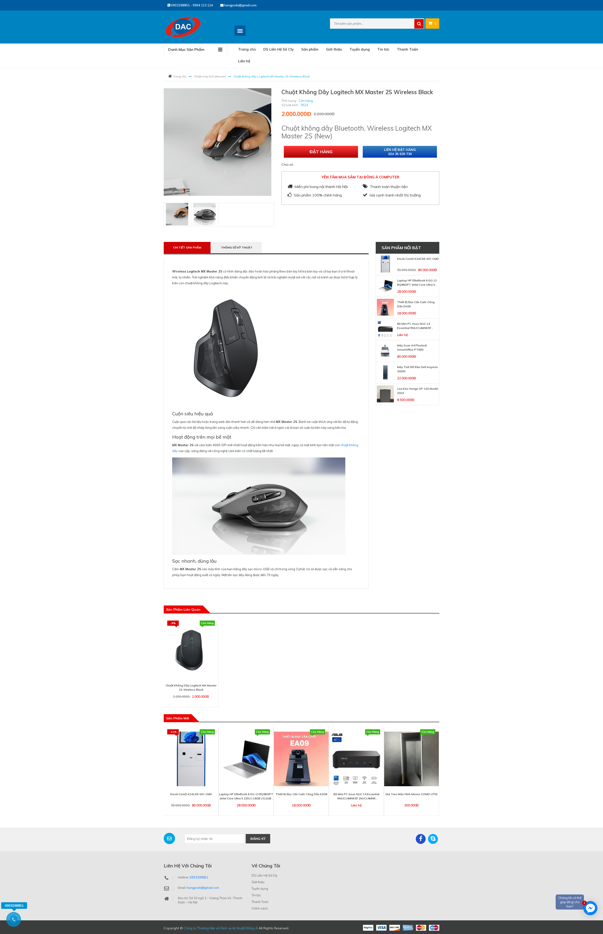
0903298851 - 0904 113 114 (191, 5)
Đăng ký (257, 839)
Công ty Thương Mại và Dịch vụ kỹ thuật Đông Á (221, 928)
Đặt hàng (321, 151)
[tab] (177, 214)
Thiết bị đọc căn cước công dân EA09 (301, 794)
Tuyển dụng (360, 49)
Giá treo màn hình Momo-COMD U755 (411, 794)
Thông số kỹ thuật (236, 247)
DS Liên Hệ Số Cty (278, 49)
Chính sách (260, 908)
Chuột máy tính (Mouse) (210, 76)
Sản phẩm (309, 49)
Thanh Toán (407, 49)
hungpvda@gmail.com (240, 5)
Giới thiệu (334, 49)
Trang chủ (247, 49)
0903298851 (199, 877)
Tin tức (383, 49)
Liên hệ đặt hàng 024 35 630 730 (400, 152)
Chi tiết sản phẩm (187, 247)
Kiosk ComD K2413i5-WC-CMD (418, 259)
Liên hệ (244, 61)
